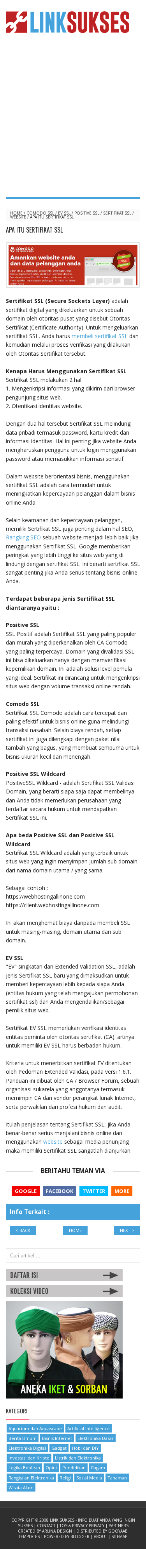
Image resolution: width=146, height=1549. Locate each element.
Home (17, 213)
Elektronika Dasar (95, 1438)
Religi (65, 1478)
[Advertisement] (73, 120)
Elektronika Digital (27, 1448)
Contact (46, 1525)
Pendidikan (74, 1467)
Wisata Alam (21, 1487)
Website (18, 217)
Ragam (98, 1467)
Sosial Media (89, 1478)
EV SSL (65, 213)
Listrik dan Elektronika (78, 1458)
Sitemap (119, 1536)
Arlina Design (57, 1531)
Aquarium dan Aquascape (35, 1428)
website (53, 1141)
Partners (118, 1525)
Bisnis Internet (57, 1438)
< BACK (23, 1230)
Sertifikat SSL (117, 213)
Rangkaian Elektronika (31, 1478)
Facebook (59, 1190)
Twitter (94, 1190)
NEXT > (127, 1230)
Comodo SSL (40, 213)
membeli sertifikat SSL (100, 336)
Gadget (59, 1448)
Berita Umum (23, 1438)
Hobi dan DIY (85, 1448)
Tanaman (117, 1478)
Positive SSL (87, 213)
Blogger (80, 1536)
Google (26, 1190)
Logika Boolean (24, 1467)
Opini (51, 1467)
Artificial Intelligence (88, 1428)
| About (99, 1536)
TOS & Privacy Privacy (83, 1525)
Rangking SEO (23, 537)
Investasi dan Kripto (29, 1458)
